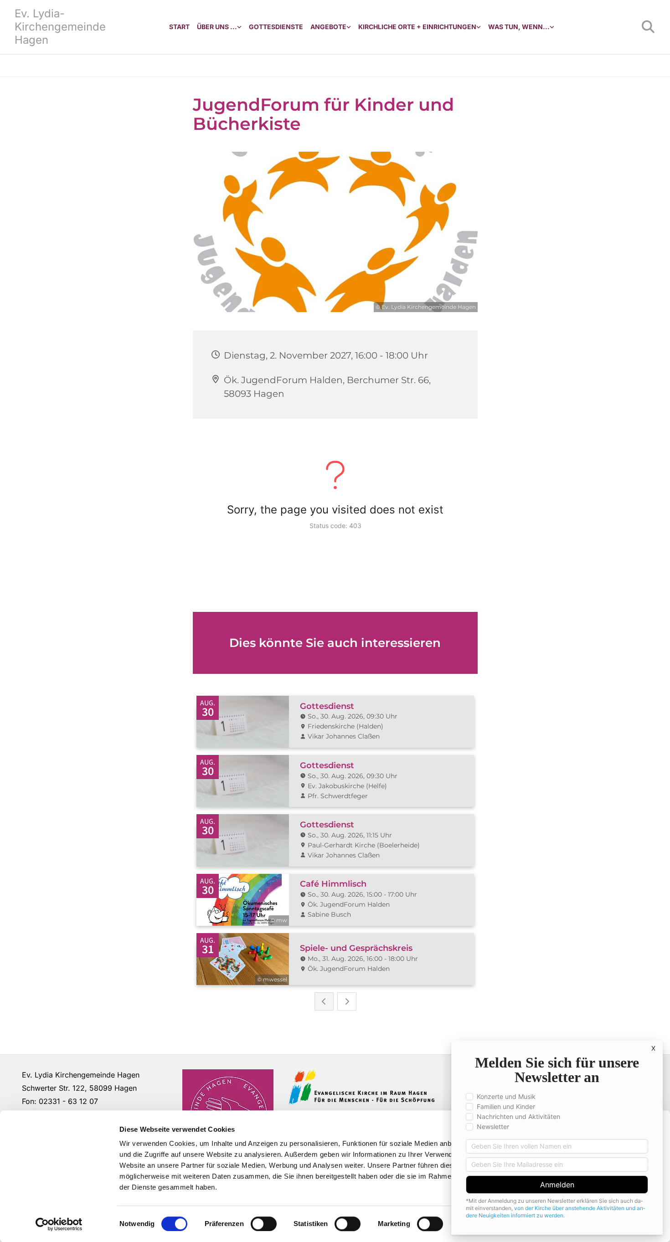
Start (179, 27)
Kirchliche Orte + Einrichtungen (417, 27)
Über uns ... (217, 27)
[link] (219, 27)
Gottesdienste (276, 27)
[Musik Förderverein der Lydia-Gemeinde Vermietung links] (348, 27)
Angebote (328, 27)
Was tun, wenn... (519, 27)
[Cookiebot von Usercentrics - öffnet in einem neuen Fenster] (59, 1224)
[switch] (264, 1223)
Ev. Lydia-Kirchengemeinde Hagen (60, 26)
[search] (648, 27)
